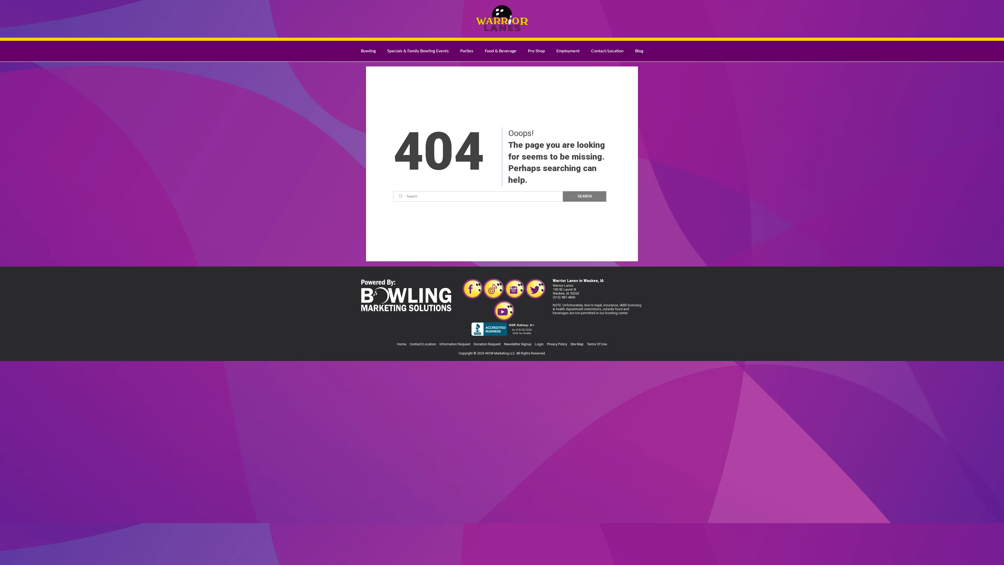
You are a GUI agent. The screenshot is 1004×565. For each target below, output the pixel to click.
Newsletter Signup (518, 344)
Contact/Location (607, 51)
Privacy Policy (557, 344)
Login (539, 344)
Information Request (455, 344)
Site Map (577, 344)
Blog (639, 51)
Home (401, 344)
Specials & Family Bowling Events (418, 51)
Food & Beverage (500, 51)
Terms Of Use (597, 344)
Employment (568, 51)
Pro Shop (536, 51)
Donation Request (487, 344)
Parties (466, 51)
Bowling (368, 51)
